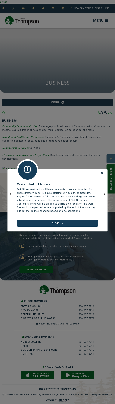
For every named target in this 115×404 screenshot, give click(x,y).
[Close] (102, 173)
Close (55, 223)
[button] (10, 196)
